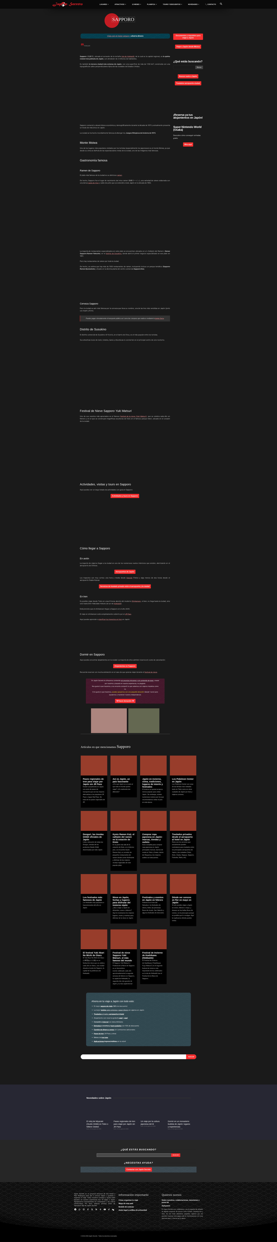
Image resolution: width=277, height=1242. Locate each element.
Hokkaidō (87, 46)
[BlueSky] (113, 1209)
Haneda (129, 578)
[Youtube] (104, 1209)
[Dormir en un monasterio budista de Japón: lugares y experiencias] (179, 1110)
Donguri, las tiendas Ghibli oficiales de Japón (93, 837)
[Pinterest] (100, 1209)
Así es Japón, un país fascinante (121, 780)
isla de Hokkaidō (128, 56)
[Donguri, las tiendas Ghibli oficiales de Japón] (94, 821)
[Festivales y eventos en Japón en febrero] (153, 884)
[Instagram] (83, 1209)
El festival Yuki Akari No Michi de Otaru (93, 954)
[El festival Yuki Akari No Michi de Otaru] (94, 939)
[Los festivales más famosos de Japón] (94, 884)
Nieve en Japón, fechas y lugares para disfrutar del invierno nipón (121, 901)
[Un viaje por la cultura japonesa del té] (152, 1110)
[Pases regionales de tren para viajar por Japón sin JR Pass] (94, 765)
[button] (221, 4)
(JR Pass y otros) (105, 1033)
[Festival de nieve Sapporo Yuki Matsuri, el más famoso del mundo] (123, 939)
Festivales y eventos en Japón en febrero (152, 898)
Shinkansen (136, 601)
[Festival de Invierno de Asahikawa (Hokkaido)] (153, 939)
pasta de (93, 183)
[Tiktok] (108, 1209)
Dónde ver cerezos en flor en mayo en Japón (181, 900)
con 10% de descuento (116, 1026)
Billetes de (101, 1037)
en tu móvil (110, 1041)
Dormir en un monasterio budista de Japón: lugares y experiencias (179, 1124)
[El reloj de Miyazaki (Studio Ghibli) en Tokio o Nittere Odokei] (97, 1110)
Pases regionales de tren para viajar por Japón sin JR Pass (93, 781)
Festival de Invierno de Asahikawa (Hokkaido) (152, 955)
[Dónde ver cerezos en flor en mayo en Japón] (183, 884)
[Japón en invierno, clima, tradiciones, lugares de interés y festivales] (153, 765)
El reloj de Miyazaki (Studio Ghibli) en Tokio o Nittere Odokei (97, 1124)
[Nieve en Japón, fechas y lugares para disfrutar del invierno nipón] (123, 884)
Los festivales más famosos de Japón (92, 898)
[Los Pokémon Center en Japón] (183, 765)
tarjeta (159, 318)
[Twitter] (92, 1209)
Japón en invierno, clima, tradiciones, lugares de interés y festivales (152, 783)
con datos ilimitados (108, 1022)
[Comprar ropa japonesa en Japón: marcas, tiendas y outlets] (153, 821)
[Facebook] (87, 1209)
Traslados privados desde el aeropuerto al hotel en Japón (182, 837)
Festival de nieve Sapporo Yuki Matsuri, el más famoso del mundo (122, 957)
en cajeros (119, 1010)
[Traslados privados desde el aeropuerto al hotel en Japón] (183, 821)
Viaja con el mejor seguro (118, 36)
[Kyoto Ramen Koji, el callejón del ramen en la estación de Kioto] (123, 821)
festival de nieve (151, 672)
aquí (120, 1018)
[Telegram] (75, 1209)
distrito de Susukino (114, 253)
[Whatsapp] (79, 1209)
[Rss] (96, 1209)
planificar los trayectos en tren (110, 619)
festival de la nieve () (133, 416)
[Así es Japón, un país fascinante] (123, 765)
